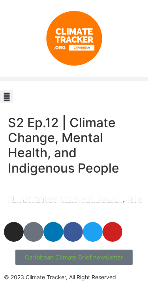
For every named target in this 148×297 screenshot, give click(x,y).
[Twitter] (93, 232)
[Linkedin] (53, 232)
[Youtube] (112, 232)
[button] (74, 79)
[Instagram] (14, 232)
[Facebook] (73, 232)
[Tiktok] (33, 232)
